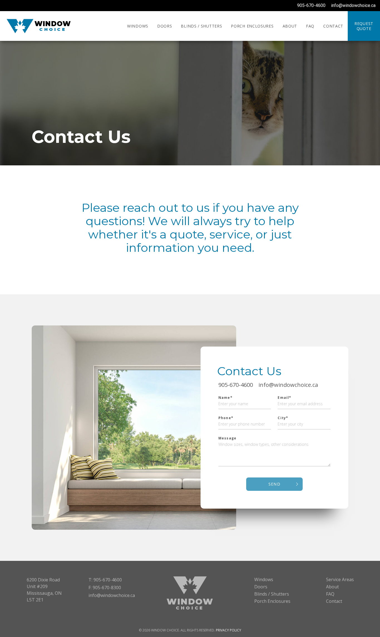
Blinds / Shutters (201, 26)
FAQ (310, 26)
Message (227, 438)
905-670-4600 (311, 5)
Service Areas (340, 579)
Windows (137, 26)
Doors (164, 26)
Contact (333, 26)
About (290, 26)
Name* (225, 397)
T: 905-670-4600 (105, 580)
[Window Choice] (20, 26)
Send (274, 484)
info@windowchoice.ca (353, 5)
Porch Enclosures (252, 26)
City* (283, 418)
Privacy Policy (228, 630)
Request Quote (363, 26)
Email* (284, 397)
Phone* (225, 418)
